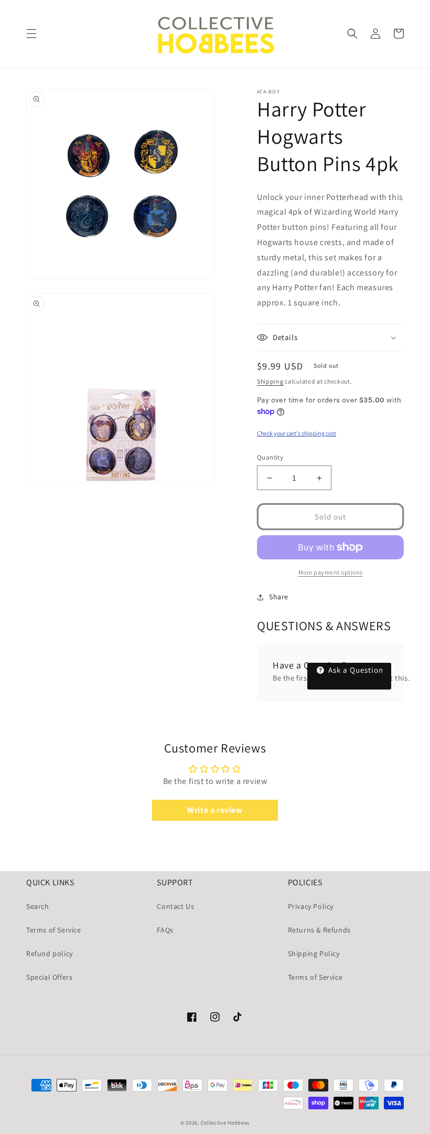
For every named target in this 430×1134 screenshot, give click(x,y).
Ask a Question (354, 670)
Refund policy (49, 953)
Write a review (214, 809)
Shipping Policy (314, 953)
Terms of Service (53, 930)
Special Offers (49, 977)
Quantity (270, 457)
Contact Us (175, 906)
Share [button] (278, 596)
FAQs (165, 930)
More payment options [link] (330, 572)
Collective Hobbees (225, 1122)
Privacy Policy (311, 906)
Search (37, 906)
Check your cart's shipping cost (296, 433)
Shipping (270, 381)
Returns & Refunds (319, 930)
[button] (31, 33)
